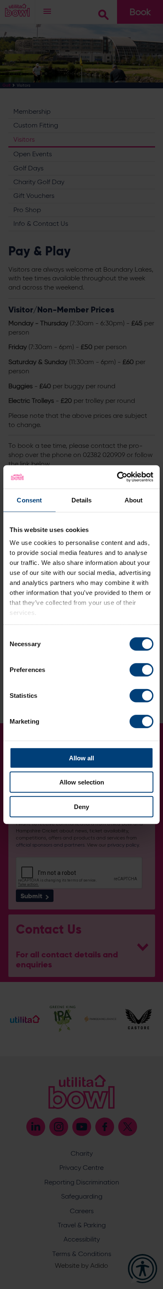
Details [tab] (81, 499)
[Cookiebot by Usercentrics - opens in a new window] (117, 477)
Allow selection (81, 782)
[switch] (141, 669)
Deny (81, 806)
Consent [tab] (29, 499)
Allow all (81, 757)
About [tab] (134, 499)
